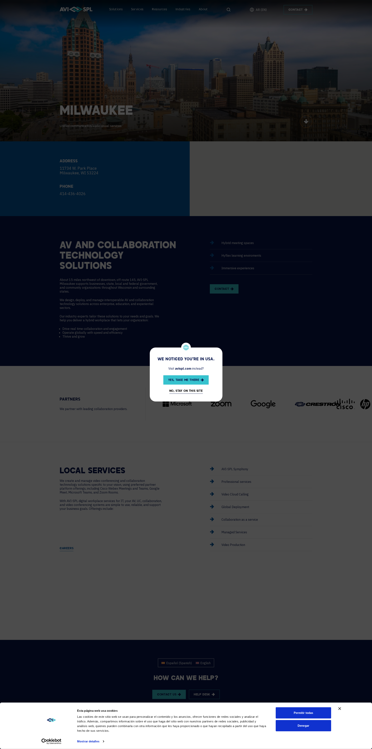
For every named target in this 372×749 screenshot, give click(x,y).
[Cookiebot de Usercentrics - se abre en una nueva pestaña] (51, 741)
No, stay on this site (186, 391)
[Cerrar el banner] (339, 708)
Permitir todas (303, 712)
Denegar (303, 725)
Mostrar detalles (88, 741)
